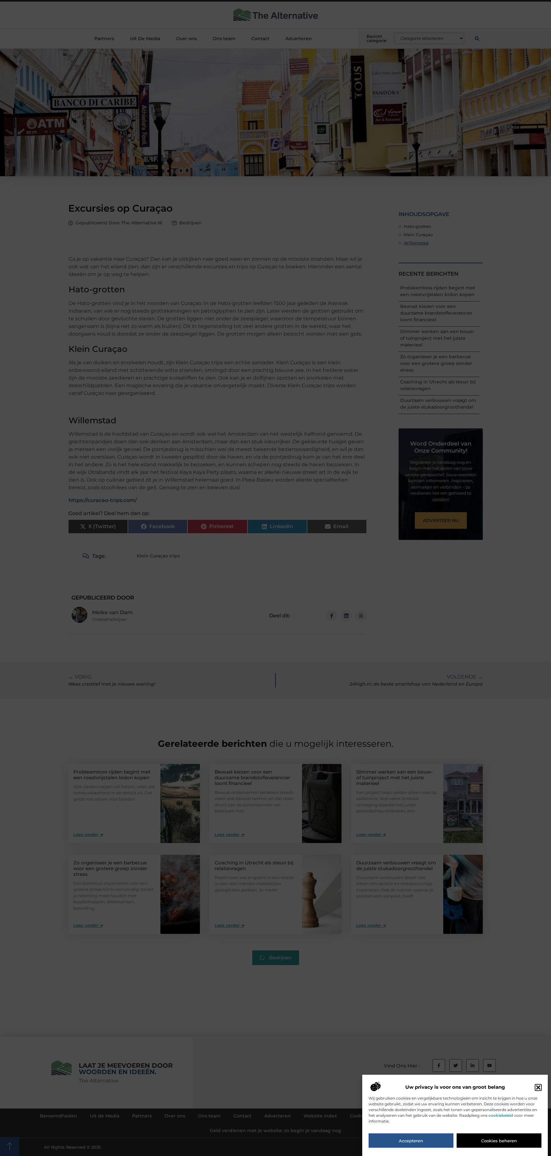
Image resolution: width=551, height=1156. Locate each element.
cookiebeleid (501, 1115)
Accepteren (411, 1141)
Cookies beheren (499, 1141)
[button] (538, 1087)
